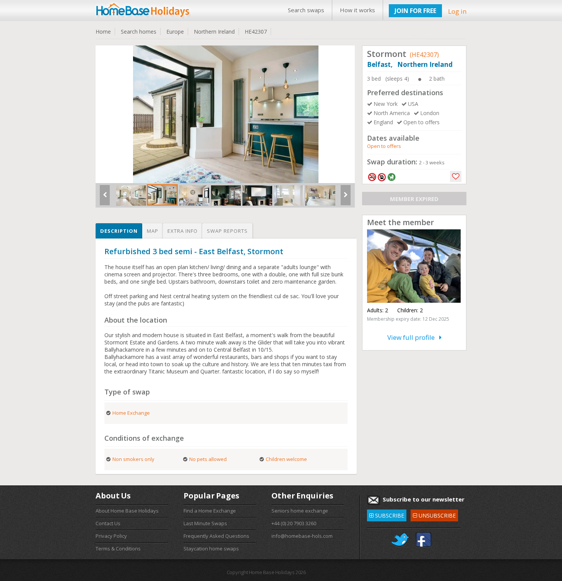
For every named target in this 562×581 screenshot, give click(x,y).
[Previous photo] (105, 198)
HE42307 (256, 31)
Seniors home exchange (299, 510)
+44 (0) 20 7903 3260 (293, 523)
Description (119, 230)
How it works (357, 10)
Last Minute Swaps (205, 523)
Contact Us (108, 523)
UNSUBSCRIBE (434, 514)
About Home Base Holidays (127, 510)
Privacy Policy (111, 535)
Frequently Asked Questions (216, 535)
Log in (457, 11)
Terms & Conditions (118, 548)
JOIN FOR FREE (415, 10)
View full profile (413, 337)
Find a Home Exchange (210, 510)
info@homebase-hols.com (302, 535)
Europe (175, 31)
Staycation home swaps (211, 548)
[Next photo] (346, 198)
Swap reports (227, 230)
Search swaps (306, 10)
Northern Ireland (214, 31)
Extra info (182, 230)
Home (103, 31)
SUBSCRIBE (386, 514)
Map (152, 230)
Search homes (138, 31)
